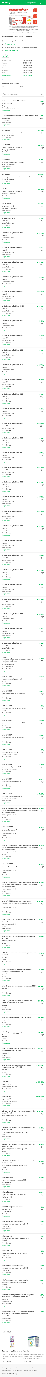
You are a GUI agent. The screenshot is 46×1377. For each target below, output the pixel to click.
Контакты (27, 1368)
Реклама (19, 1368)
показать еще (23, 1328)
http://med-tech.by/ (11, 50)
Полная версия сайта (30, 1370)
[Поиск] (41, 93)
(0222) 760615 (10, 44)
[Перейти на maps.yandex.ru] (2, 79)
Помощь (34, 1368)
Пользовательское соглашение (12, 1370)
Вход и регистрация (8, 1368)
